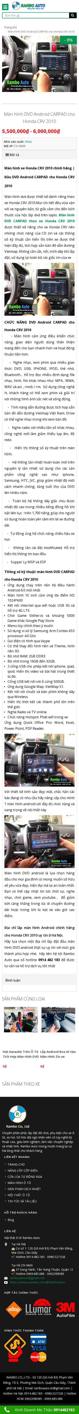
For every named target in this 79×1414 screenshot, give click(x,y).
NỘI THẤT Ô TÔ (19, 1195)
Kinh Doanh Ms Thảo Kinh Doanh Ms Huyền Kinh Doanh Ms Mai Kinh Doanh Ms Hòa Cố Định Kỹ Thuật (42, 1410)
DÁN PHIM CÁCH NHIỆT (24, 1189)
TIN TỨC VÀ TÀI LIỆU (22, 1201)
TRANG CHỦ (16, 1164)
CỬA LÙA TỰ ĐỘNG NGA (25, 1177)
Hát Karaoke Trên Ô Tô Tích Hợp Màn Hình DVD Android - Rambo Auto (21, 1056)
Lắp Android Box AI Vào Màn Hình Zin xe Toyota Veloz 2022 (58, 1056)
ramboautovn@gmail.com (27, 1278)
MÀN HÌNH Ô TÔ (19, 1183)
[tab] (39, 154)
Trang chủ (10, 27)
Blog (11, 1220)
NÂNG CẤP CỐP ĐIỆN (22, 1171)
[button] (39, 154)
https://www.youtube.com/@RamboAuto (37, 1282)
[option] (39, 64)
